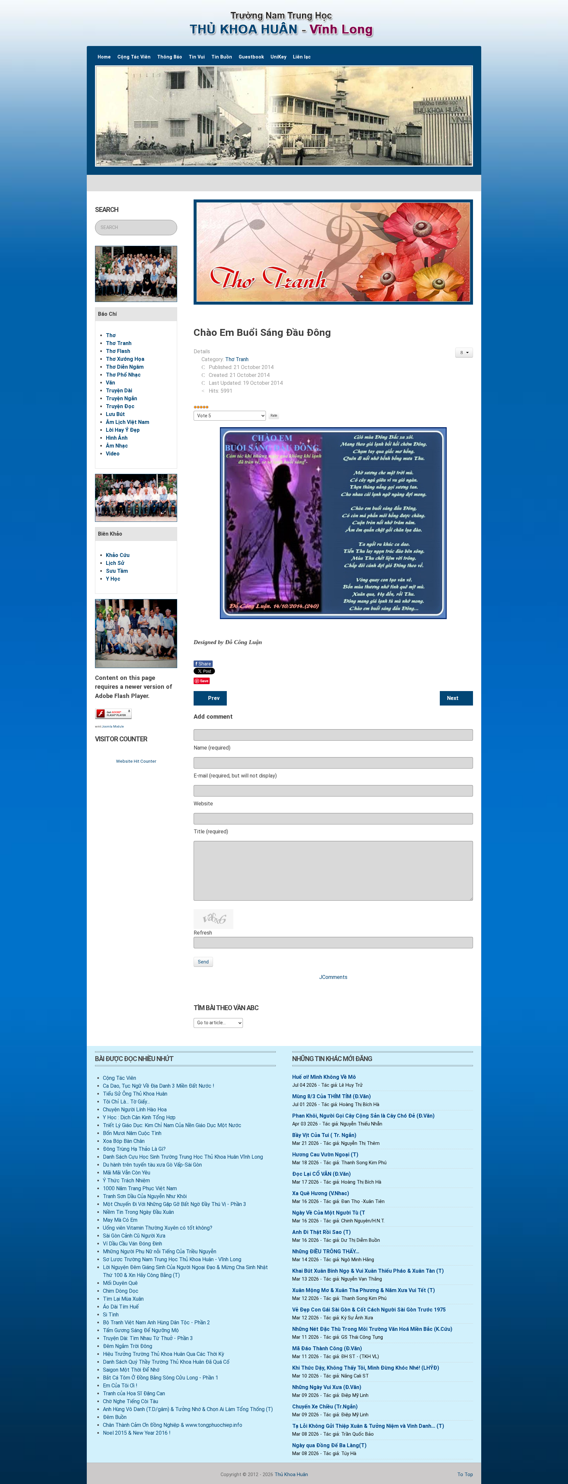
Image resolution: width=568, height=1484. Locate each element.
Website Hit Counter (136, 761)
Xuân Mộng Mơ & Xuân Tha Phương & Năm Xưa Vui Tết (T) (363, 1290)
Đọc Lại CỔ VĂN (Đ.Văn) (321, 1174)
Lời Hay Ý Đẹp (123, 430)
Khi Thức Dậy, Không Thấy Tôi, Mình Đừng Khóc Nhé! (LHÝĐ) (365, 1368)
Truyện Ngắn (121, 398)
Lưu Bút (115, 414)
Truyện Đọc (120, 406)
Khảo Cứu (118, 555)
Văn (110, 383)
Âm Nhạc (117, 446)
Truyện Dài (119, 390)
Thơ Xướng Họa (125, 359)
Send (203, 961)
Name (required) (212, 748)
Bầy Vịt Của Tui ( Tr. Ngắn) (324, 1135)
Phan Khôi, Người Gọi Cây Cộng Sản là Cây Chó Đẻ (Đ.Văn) (363, 1116)
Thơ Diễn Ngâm (125, 367)
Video (113, 454)
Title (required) (211, 831)
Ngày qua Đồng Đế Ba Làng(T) (329, 1445)
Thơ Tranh (118, 343)
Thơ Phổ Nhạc (123, 375)
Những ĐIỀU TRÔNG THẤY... (325, 1251)
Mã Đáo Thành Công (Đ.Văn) (327, 1348)
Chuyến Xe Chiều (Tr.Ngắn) (325, 1406)
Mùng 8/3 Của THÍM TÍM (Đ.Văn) (331, 1096)
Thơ (111, 335)
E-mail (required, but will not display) (235, 776)
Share (203, 663)
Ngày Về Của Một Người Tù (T (328, 1213)
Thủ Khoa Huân (291, 1474)
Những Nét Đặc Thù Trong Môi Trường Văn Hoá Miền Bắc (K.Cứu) (372, 1329)
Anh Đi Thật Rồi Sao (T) (321, 1232)
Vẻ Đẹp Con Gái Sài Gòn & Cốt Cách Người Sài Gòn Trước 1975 (369, 1310)
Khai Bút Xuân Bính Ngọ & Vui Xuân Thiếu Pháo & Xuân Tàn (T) (368, 1271)
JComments (333, 977)
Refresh (203, 933)
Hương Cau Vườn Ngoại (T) (325, 1154)
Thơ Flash (118, 351)
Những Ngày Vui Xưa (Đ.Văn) (326, 1387)
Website (203, 803)
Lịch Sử (115, 563)
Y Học (113, 579)
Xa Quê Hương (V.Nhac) (320, 1193)
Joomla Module (113, 726)
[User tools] (464, 353)
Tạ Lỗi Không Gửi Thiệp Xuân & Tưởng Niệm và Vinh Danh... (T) (368, 1426)
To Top (464, 1474)
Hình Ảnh (117, 438)
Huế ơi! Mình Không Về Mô (324, 1077)
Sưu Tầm (117, 571)
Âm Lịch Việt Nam (127, 422)
